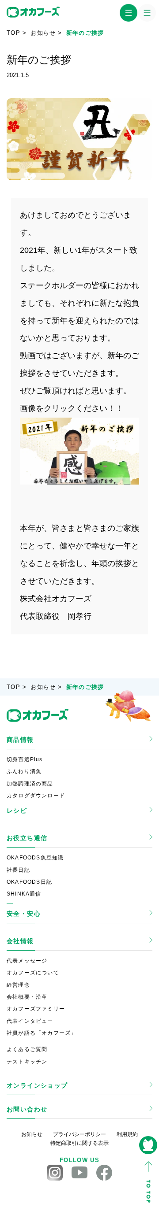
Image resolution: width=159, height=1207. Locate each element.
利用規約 (127, 1134)
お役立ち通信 (27, 837)
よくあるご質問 (27, 1049)
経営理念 (18, 985)
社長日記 (18, 870)
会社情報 (20, 940)
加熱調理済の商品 (30, 784)
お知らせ (43, 33)
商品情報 (20, 739)
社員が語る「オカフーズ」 (41, 1033)
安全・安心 (24, 913)
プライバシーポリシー (79, 1134)
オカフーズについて (33, 973)
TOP (13, 33)
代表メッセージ (27, 961)
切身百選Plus (25, 759)
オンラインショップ (37, 1085)
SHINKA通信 (24, 894)
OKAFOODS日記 (29, 882)
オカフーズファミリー (36, 1009)
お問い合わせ (27, 1109)
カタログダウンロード (36, 795)
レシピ (17, 810)
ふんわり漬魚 (24, 771)
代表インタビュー (30, 1021)
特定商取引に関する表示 (79, 1143)
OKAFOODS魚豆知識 (35, 858)
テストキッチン (27, 1062)
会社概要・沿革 (27, 997)
